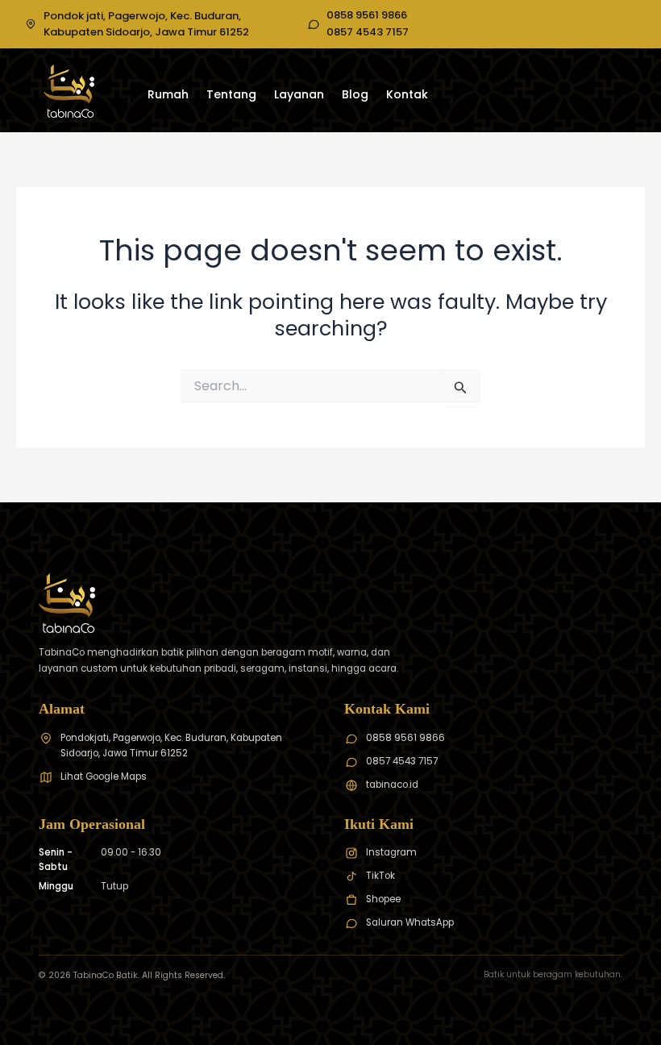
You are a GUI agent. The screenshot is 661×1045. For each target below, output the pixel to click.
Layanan (299, 94)
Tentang (231, 94)
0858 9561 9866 (366, 15)
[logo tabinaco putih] (69, 91)
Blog (355, 94)
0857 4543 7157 (367, 32)
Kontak (407, 94)
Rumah (168, 94)
